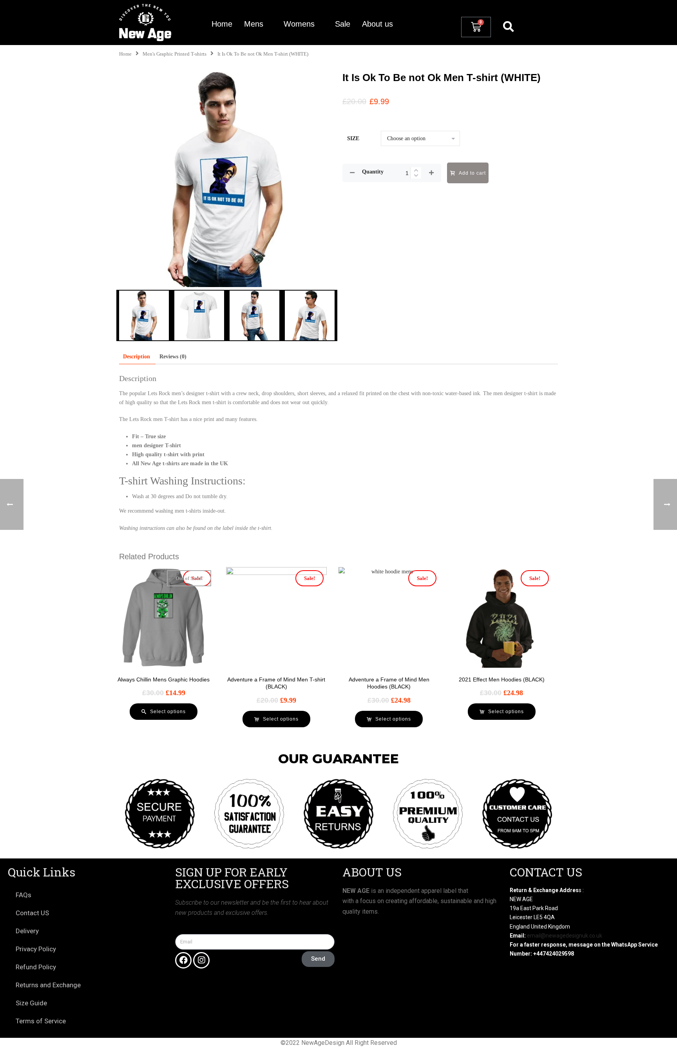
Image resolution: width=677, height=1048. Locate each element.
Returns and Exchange (48, 985)
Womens (299, 24)
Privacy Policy (36, 949)
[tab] (136, 356)
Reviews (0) (172, 357)
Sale (342, 24)
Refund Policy (36, 967)
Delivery (27, 931)
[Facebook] (183, 960)
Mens (253, 24)
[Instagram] (201, 960)
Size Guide (31, 1003)
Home (222, 24)
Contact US (32, 913)
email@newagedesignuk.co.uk (564, 935)
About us (377, 24)
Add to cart (472, 173)
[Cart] (476, 27)
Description (136, 357)
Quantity (373, 172)
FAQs (23, 895)
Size (353, 138)
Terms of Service (41, 1021)
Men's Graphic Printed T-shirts (174, 54)
